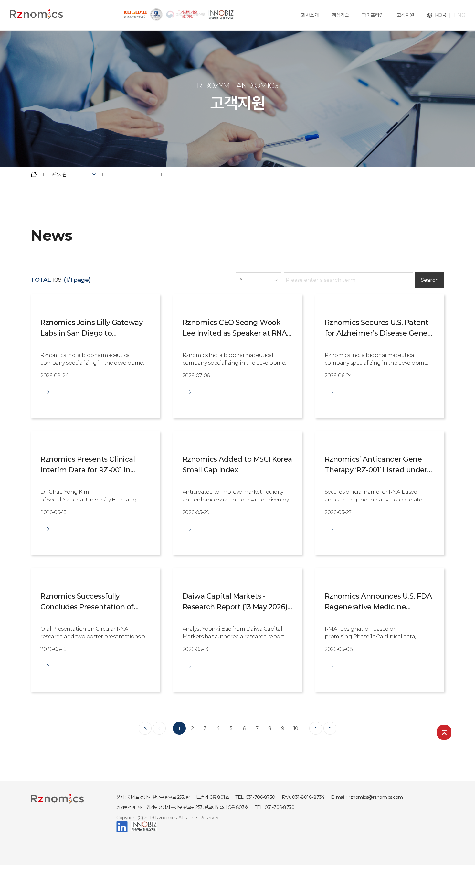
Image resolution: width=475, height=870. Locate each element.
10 (295, 728)
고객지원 (405, 15)
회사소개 (310, 15)
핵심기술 (340, 15)
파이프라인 (373, 15)
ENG (460, 15)
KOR (440, 15)
